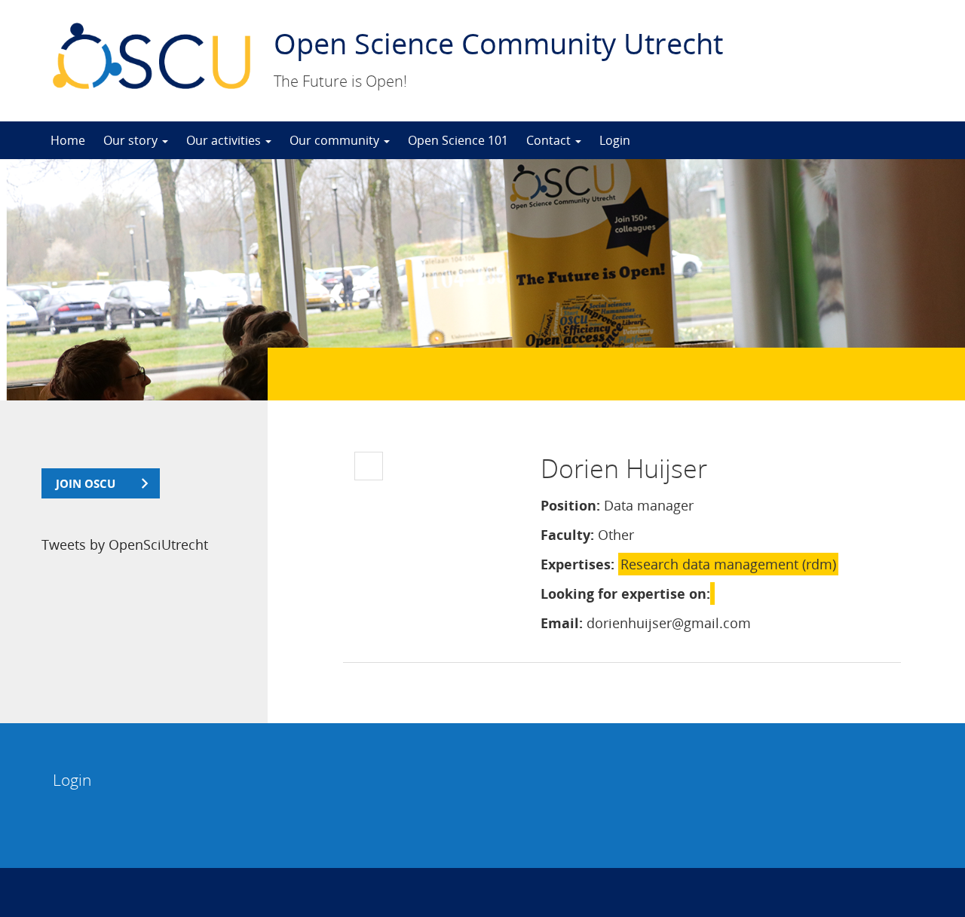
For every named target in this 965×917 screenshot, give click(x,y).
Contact (550, 140)
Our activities (225, 140)
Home (68, 140)
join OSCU (85, 483)
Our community (336, 140)
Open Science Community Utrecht (498, 43)
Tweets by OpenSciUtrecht (124, 544)
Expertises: (577, 564)
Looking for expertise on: (625, 593)
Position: (570, 505)
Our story (132, 140)
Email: (562, 623)
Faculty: (567, 535)
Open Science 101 (458, 140)
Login (614, 140)
